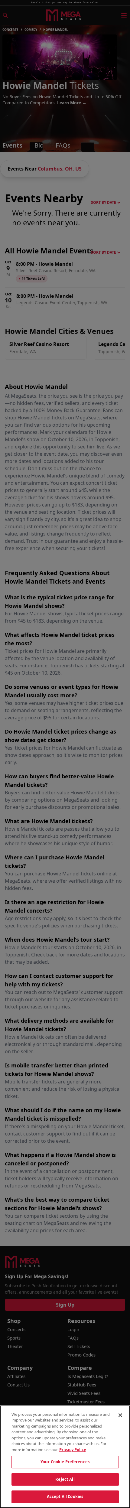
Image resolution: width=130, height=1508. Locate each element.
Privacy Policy (72, 1449)
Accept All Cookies (65, 1496)
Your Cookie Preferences (65, 1461)
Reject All (64, 1479)
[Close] (120, 1415)
